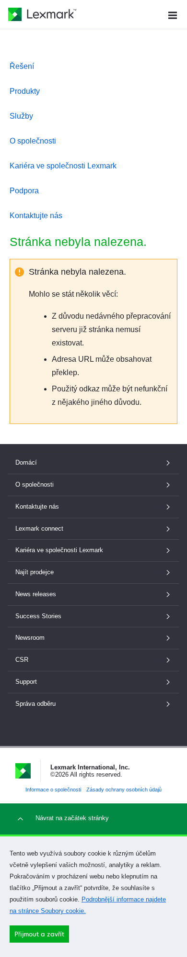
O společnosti (33, 141)
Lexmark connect (39, 528)
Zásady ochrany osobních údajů (124, 789)
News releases (35, 594)
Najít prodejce (34, 572)
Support (26, 681)
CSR (21, 659)
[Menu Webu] (172, 14)
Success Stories (38, 616)
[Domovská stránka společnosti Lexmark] (42, 14)
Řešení (22, 66)
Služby (21, 116)
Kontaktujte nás (36, 215)
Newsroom (30, 637)
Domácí (26, 462)
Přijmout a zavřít (39, 934)
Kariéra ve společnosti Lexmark (63, 166)
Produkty (25, 91)
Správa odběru (35, 703)
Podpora (24, 191)
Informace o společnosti (53, 789)
